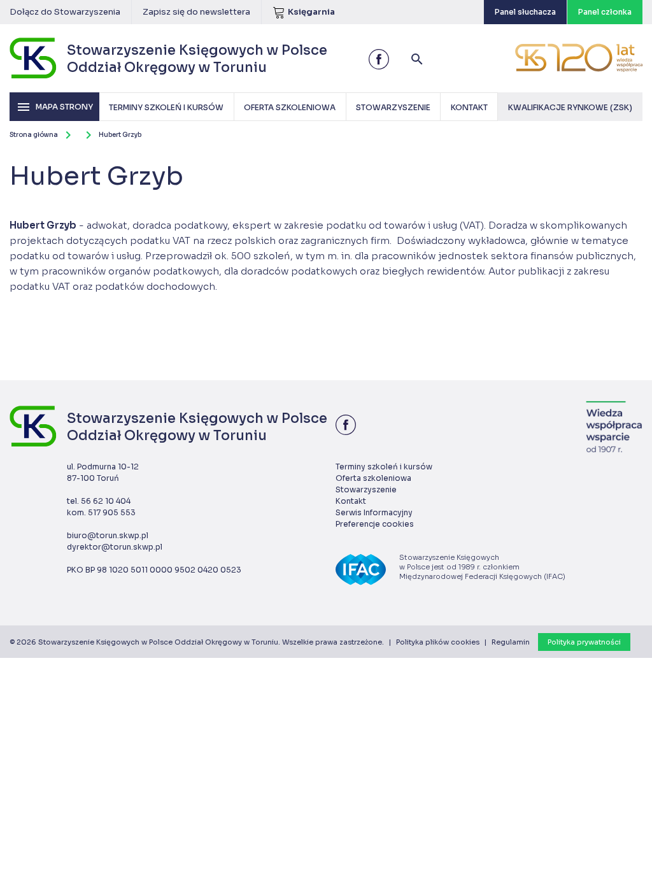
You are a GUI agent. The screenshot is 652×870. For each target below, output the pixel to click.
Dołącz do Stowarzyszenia (65, 11)
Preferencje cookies (375, 524)
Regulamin (511, 642)
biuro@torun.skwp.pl (107, 535)
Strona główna (34, 135)
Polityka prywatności (584, 642)
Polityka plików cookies (437, 642)
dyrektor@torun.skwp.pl (114, 547)
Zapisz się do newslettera (196, 11)
